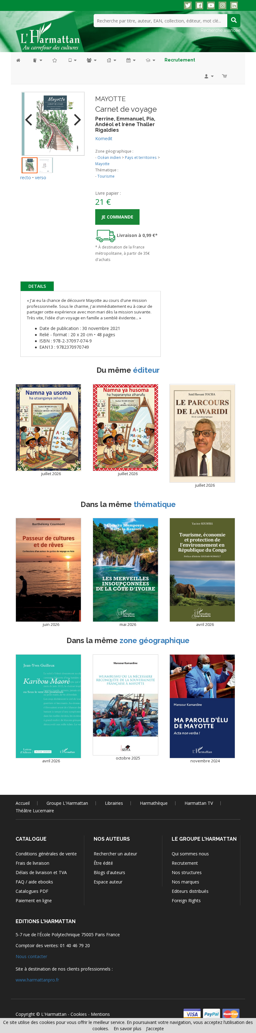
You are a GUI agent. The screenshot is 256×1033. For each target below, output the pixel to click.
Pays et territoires (141, 157)
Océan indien (109, 157)
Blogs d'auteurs (109, 872)
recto (25, 177)
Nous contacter (31, 956)
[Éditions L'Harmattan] (50, 32)
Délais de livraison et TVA (41, 872)
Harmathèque (154, 803)
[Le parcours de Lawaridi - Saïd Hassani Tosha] (202, 433)
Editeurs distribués (190, 891)
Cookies (79, 1014)
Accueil (23, 803)
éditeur (146, 370)
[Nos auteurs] (91, 60)
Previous (31, 115)
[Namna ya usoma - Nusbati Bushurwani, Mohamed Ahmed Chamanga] (48, 427)
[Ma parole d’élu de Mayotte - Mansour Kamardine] (202, 706)
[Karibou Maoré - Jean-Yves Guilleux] (48, 706)
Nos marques (185, 882)
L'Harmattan (53, 1014)
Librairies (114, 803)
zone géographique (155, 640)
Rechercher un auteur (115, 854)
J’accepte (155, 1028)
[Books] (37, 60)
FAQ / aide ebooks (34, 882)
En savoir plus (127, 1028)
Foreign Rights (186, 900)
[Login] (208, 76)
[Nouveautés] (55, 60)
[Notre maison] (111, 60)
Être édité (103, 863)
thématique (155, 504)
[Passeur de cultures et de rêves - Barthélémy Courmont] (48, 570)
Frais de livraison (32, 863)
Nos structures (187, 872)
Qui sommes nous (190, 854)
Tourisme (106, 176)
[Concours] (150, 60)
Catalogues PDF (32, 891)
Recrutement (185, 863)
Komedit (103, 138)
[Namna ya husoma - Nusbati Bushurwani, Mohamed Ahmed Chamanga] (125, 427)
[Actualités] (130, 60)
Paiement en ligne (34, 900)
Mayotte (102, 163)
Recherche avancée (220, 30)
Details (37, 286)
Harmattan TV (199, 803)
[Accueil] (21, 60)
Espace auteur (108, 882)
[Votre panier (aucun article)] (225, 76)
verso (40, 177)
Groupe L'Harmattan (67, 803)
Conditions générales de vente (46, 854)
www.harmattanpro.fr (37, 980)
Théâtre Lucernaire (35, 811)
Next (75, 115)
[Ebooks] (72, 60)
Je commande (117, 217)
